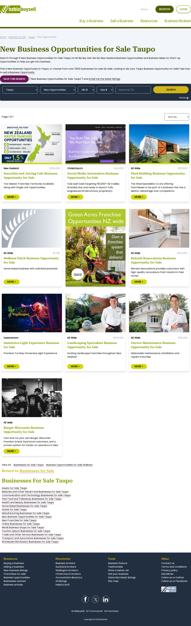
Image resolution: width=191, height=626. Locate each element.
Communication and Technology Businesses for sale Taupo (36, 495)
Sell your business (118, 574)
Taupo (31, 36)
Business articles (13, 584)
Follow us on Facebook (85, 599)
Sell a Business (121, 20)
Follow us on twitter (172, 577)
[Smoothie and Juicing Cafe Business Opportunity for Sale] (32, 144)
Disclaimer (167, 574)
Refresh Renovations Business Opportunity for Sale (153, 260)
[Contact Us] (174, 589)
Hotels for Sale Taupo (14, 509)
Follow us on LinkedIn (105, 599)
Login (183, 9)
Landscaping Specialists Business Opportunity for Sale (92, 345)
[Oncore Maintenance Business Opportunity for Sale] (159, 314)
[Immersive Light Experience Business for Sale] (32, 314)
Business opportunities (17, 577)
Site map (113, 581)
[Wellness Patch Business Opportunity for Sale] (32, 229)
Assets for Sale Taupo (14, 488)
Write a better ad (118, 570)
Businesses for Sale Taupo (29, 465)
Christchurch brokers (68, 574)
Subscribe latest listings (122, 577)
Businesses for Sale (37, 471)
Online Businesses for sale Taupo (21, 524)
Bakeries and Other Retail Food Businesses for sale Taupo (35, 491)
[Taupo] (20, 90)
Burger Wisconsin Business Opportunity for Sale (24, 430)
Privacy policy (169, 570)
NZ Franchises (111, 611)
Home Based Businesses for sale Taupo (24, 506)
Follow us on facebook (174, 581)
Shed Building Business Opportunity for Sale (158, 175)
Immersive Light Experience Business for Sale (31, 345)
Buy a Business (91, 20)
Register (164, 9)
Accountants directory (69, 577)
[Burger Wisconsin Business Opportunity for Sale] (32, 398)
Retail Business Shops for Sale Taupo (23, 527)
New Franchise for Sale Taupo (19, 520)
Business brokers (65, 563)
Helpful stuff (63, 584)
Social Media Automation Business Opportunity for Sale (93, 175)
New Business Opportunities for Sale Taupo (27, 516)
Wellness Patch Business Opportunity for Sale (31, 260)
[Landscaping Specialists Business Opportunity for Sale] (96, 314)
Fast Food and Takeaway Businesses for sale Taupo (32, 499)
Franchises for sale (15, 574)
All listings (61, 581)
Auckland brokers (66, 566)
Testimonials (115, 566)
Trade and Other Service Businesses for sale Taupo (31, 534)
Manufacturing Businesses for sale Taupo (26, 513)
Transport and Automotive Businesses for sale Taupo (33, 538)
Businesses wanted (15, 581)
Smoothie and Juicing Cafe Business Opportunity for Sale (30, 175)
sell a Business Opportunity (19, 72)
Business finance (117, 563)
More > (11, 197)
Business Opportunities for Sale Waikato (69, 465)
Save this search (14, 79)
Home (3, 36)
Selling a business (14, 566)
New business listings (16, 570)
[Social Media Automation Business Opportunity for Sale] (96, 144)
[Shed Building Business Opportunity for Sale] (159, 144)
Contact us (167, 563)
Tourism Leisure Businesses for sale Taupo (26, 531)
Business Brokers (177, 20)
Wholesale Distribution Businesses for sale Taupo (30, 541)
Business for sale (17, 36)
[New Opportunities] (58, 90)
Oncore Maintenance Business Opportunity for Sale (153, 345)
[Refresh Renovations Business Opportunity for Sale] (159, 229)
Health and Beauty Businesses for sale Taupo (28, 502)
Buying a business (14, 563)
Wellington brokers (67, 570)
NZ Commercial (94, 611)
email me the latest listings (104, 79)
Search (171, 89)
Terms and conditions (174, 566)
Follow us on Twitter (95, 599)
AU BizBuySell (77, 611)
